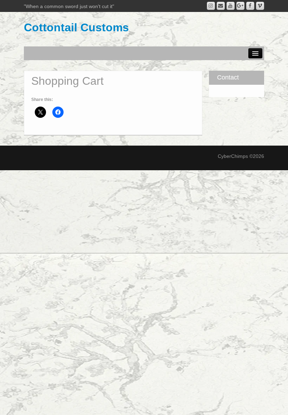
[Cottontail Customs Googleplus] (240, 6)
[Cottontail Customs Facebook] (250, 6)
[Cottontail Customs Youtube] (231, 6)
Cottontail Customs (76, 27)
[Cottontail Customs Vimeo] (260, 6)
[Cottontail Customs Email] (221, 6)
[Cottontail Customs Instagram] (211, 6)
